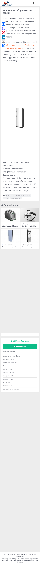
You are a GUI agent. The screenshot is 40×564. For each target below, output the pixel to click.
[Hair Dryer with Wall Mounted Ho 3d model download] (29, 215)
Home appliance (8, 224)
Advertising (20, 556)
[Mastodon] (3, 28)
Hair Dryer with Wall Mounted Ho (29, 227)
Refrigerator (10, 45)
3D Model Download (14, 554)
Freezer (6, 48)
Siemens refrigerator (10, 247)
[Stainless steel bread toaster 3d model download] (10, 215)
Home (4, 554)
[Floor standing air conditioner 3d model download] (29, 236)
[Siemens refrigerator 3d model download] (10, 236)
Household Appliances (25, 45)
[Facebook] (3, 24)
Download (21, 346)
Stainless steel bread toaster (9, 227)
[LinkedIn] (3, 37)
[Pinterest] (3, 32)
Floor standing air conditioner (29, 248)
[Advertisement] (20, 84)
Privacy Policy (32, 554)
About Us (24, 554)
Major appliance (16, 48)
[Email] (3, 41)
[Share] (3, 45)
